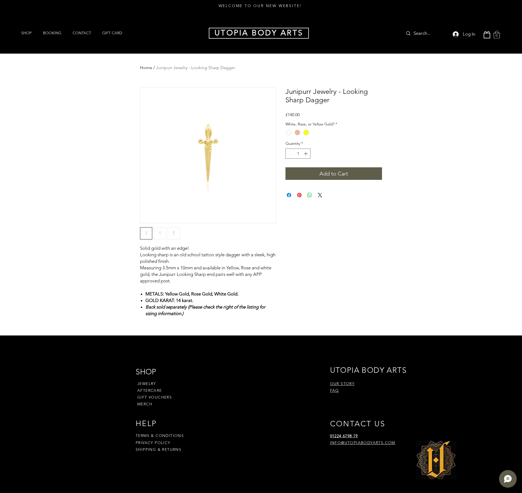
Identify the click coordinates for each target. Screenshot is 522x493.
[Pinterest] (360, 460)
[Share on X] (320, 195)
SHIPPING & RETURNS (158, 449)
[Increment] (306, 153)
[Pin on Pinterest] (299, 195)
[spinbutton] (298, 153)
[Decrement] (289, 153)
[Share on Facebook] (289, 195)
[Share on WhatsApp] (309, 195)
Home (146, 67)
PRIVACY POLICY (154, 442)
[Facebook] (340, 460)
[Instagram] (350, 460)
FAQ (334, 390)
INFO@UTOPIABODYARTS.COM (362, 442)
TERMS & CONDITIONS (160, 435)
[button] (496, 35)
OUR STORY (342, 383)
